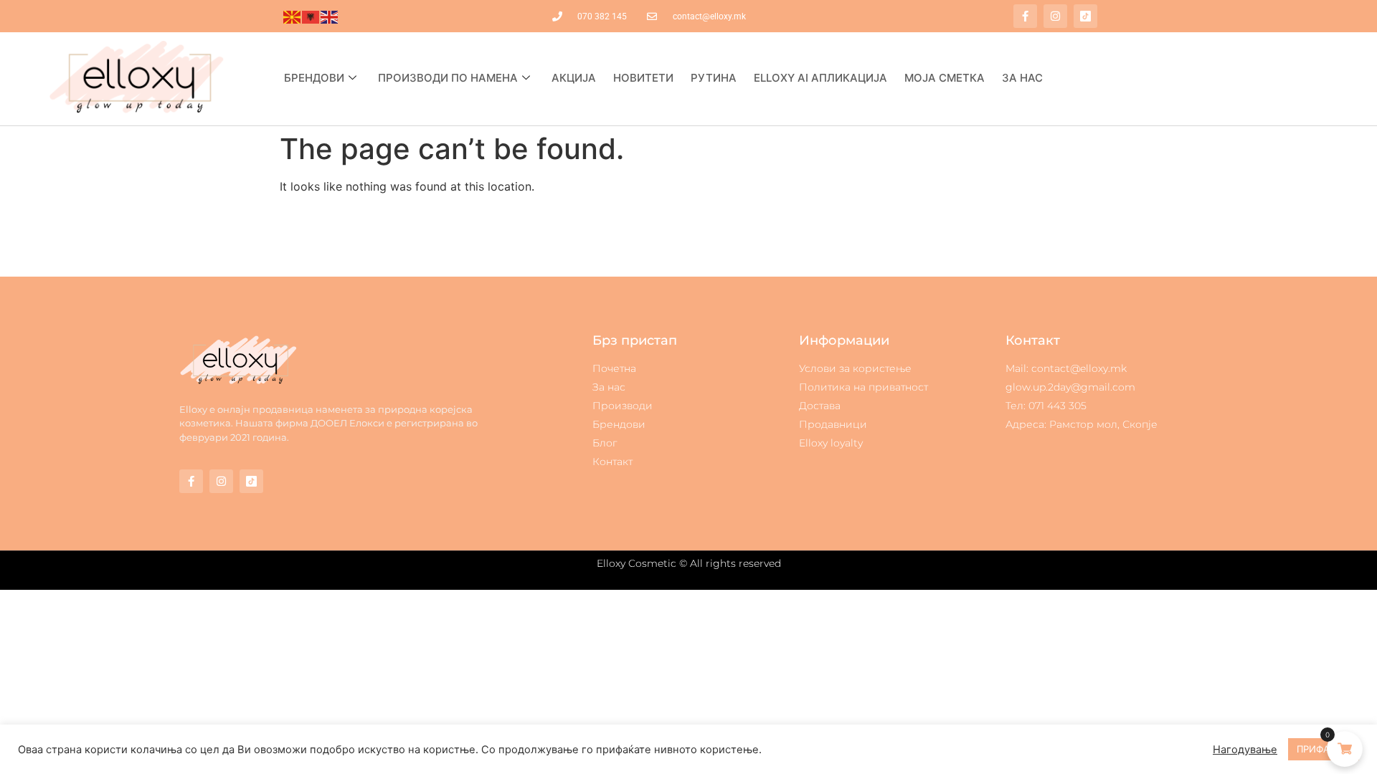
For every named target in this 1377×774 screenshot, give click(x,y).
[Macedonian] (292, 16)
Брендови (314, 78)
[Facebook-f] (1025, 16)
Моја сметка (944, 78)
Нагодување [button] (1245, 749)
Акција (574, 78)
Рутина (714, 78)
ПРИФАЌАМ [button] (1323, 749)
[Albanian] (311, 16)
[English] (330, 16)
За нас (1022, 78)
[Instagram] (1055, 16)
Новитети (643, 78)
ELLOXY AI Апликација (820, 78)
